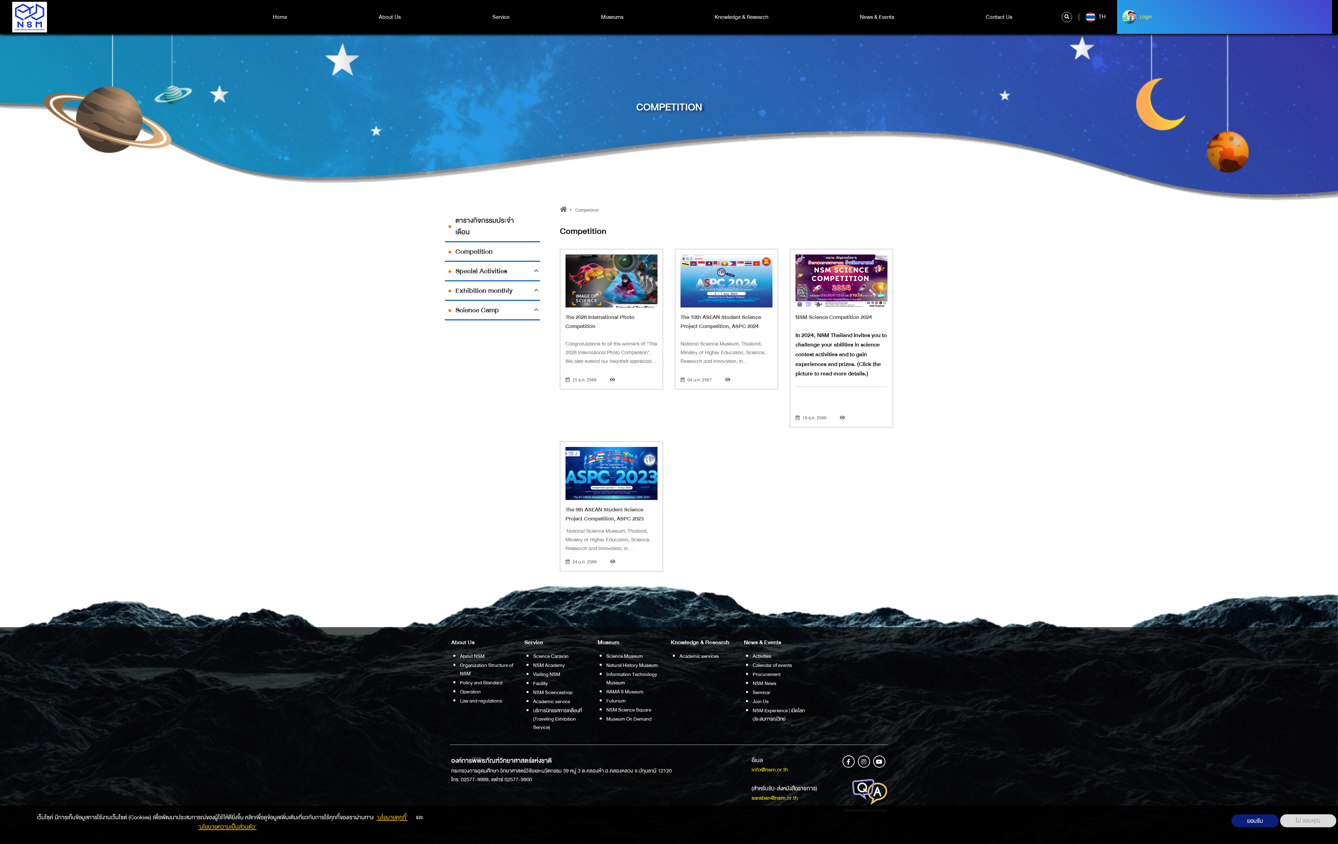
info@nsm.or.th (770, 769)
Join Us (761, 701)
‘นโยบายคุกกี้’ (392, 817)
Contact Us (999, 17)
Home (280, 17)
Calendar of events (772, 665)
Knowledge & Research (741, 17)
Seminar (761, 692)
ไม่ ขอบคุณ (1308, 821)
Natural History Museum (632, 665)
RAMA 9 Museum (625, 691)
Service (500, 17)
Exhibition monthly (484, 290)
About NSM (472, 656)
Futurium (616, 701)
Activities (762, 656)
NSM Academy (549, 665)
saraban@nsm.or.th (775, 798)
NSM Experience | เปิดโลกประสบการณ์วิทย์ (779, 714)
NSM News (764, 683)
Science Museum (624, 656)
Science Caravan (551, 656)
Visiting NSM (546, 674)
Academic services (699, 656)
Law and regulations (481, 701)
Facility (540, 683)
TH (1101, 16)
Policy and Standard (481, 682)
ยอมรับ (1255, 821)
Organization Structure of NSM (486, 669)
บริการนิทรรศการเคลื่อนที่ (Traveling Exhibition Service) (557, 718)
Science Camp (477, 310)
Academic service (551, 701)
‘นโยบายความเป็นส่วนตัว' (227, 826)
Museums (612, 17)
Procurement (766, 674)
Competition (474, 251)
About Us (390, 17)
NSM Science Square (628, 710)
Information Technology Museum (631, 678)
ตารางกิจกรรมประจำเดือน (484, 226)
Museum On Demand (629, 719)
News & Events (877, 17)
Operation (470, 691)
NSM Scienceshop (552, 692)
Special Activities (481, 271)
